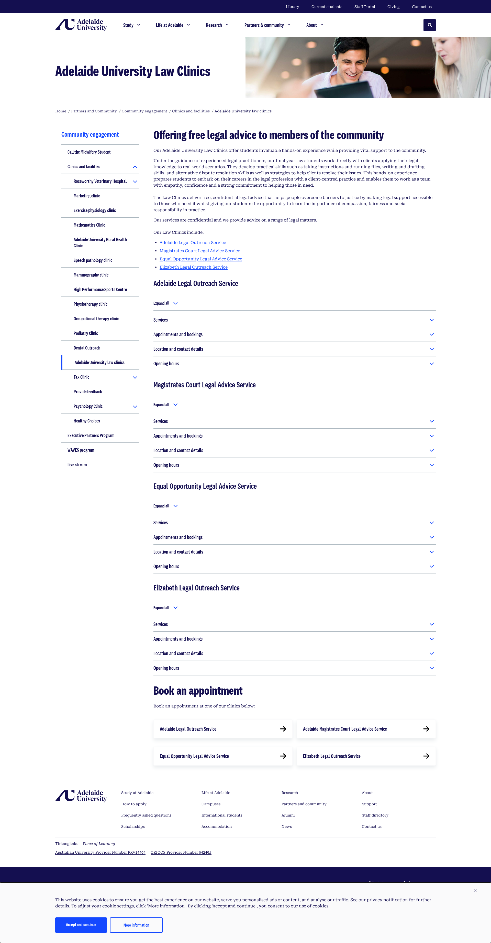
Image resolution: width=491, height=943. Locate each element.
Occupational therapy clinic (96, 318)
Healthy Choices (87, 420)
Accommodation (217, 826)
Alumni (288, 815)
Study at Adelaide (137, 793)
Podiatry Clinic (86, 333)
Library (292, 7)
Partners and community (304, 804)
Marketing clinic (87, 195)
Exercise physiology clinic (95, 210)
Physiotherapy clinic (90, 304)
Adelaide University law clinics (100, 362)
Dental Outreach (87, 347)
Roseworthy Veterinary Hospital (100, 181)
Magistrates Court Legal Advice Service (200, 250)
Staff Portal (364, 7)
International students (222, 815)
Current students (326, 7)
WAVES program (81, 450)
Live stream (77, 464)
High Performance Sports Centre (100, 289)
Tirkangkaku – (85, 844)
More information (136, 925)
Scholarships (133, 826)
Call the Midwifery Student (89, 152)
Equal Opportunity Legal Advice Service (201, 259)
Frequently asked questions (146, 815)
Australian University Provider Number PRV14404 (100, 852)
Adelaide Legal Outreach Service (193, 242)
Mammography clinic (91, 274)
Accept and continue (81, 924)
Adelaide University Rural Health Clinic (100, 242)
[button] (475, 891)
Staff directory (375, 815)
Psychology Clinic (88, 406)
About (367, 793)
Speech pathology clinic (93, 260)
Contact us (422, 7)
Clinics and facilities (84, 166)
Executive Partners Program (91, 435)
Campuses (211, 804)
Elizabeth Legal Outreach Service (194, 267)
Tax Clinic (81, 377)
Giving (393, 7)
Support (369, 804)
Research (290, 793)
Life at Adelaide (216, 793)
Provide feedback (88, 391)
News (287, 826)
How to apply (134, 804)
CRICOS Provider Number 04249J (181, 852)
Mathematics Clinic (89, 224)
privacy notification (387, 899)
